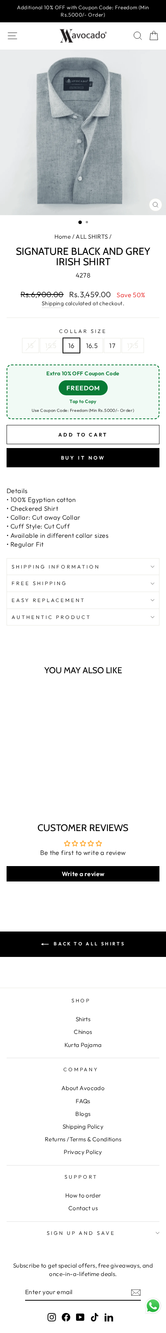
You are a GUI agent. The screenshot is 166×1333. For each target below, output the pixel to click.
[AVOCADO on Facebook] (66, 1316)
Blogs (82, 1113)
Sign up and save (81, 1233)
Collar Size (83, 331)
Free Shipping (39, 583)
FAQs (83, 1101)
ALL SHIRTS (92, 236)
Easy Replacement (48, 600)
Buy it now (83, 458)
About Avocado (83, 1088)
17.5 (133, 345)
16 (71, 345)
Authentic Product (51, 617)
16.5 (92, 345)
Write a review (83, 874)
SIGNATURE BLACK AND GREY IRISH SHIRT (37, 774)
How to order (83, 1195)
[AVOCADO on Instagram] (51, 1316)
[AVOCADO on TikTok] (94, 1316)
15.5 (51, 345)
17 (112, 345)
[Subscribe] (136, 1292)
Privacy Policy (83, 1152)
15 (30, 345)
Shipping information (56, 567)
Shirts (83, 1019)
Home (62, 236)
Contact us (83, 1208)
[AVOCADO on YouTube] (80, 1316)
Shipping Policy (83, 1126)
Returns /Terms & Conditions (83, 1139)
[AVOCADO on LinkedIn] (109, 1316)
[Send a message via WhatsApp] (153, 1306)
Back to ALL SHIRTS (88, 944)
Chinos (83, 1031)
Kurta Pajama (83, 1045)
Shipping (53, 303)
